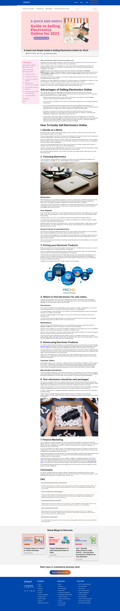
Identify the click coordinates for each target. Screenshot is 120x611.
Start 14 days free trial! (60, 572)
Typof (56, 337)
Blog (81, 2)
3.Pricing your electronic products (31, 79)
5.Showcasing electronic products (31, 88)
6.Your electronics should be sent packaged (31, 92)
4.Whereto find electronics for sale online (32, 84)
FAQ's (24, 101)
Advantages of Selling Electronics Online (29, 66)
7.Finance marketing (30, 95)
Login (86, 2)
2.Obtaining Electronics (31, 76)
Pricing (76, 2)
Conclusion (26, 99)
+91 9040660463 (28, 585)
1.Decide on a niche (30, 74)
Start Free (94, 2)
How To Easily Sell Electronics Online (28, 70)
